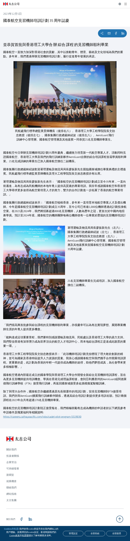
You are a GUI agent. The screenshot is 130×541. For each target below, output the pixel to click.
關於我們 (11, 449)
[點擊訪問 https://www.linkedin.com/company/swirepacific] (30, 519)
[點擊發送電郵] (109, 33)
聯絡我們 (11, 487)
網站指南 (11, 493)
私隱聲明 (26, 535)
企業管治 (11, 462)
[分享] (115, 33)
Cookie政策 (14, 535)
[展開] (125, 4)
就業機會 (11, 481)
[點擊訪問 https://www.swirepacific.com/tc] (9, 4)
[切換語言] (119, 4)
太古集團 (11, 500)
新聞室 (10, 474)
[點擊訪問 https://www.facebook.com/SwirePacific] (21, 519)
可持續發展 (12, 468)
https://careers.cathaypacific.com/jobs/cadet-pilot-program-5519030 (42, 416)
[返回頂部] (120, 519)
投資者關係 (12, 455)
